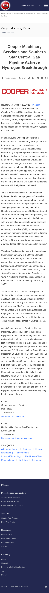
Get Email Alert (11, 78)
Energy (38, 449)
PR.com (36, 105)
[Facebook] (33, 78)
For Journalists (7, 542)
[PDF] (42, 78)
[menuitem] (39, 5)
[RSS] (20, 78)
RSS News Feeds (8, 539)
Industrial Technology (11, 456)
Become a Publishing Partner (13, 567)
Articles (4, 546)
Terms (3, 571)
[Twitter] (29, 78)
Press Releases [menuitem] (27, 5)
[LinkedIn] (37, 78)
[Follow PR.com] (46, 586)
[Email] (46, 78)
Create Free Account (9, 518)
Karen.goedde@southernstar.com (16, 438)
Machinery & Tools (33, 456)
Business (27, 449)
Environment (23, 453)
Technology (37, 460)
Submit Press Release (10, 497)
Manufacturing (18, 13)
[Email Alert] (3, 78)
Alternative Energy (9, 449)
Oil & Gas (23, 460)
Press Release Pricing (10, 501)
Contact (4, 563)
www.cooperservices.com (13, 416)
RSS (24, 78)
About (3, 559)
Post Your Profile (8, 522)
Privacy (4, 575)
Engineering (29, 13)
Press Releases (6, 13)
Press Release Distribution (12, 505)
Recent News (6, 535)
